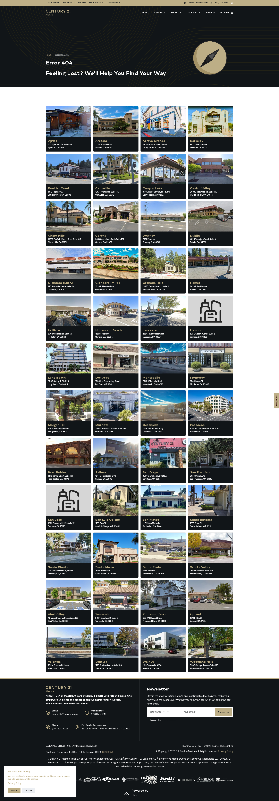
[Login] (232, 3)
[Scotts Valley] (210, 555)
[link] (92, 780)
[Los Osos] (115, 365)
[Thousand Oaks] (163, 602)
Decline (28, 790)
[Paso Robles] (68, 460)
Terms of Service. (168, 720)
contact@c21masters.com (65, 714)
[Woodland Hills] (210, 649)
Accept (14, 790)
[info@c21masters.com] (185, 3)
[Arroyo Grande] (163, 129)
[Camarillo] (115, 176)
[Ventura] (115, 649)
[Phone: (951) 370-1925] (48, 727)
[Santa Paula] (163, 555)
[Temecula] (115, 602)
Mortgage (53, 3)
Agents (174, 12)
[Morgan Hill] (68, 413)
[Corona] (115, 223)
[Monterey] (210, 365)
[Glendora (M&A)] (68, 271)
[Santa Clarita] (68, 555)
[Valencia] (68, 649)
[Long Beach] (68, 365)
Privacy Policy (14, 783)
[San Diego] (163, 460)
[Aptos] (68, 129)
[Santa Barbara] (210, 507)
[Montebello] (163, 365)
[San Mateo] (163, 507)
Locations (192, 12)
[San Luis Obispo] (115, 507)
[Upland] (210, 602)
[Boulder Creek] (68, 176)
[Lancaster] (163, 318)
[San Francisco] (210, 460)
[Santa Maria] (115, 555)
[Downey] (163, 223)
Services (158, 12)
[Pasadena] (210, 413)
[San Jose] (68, 507)
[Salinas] (115, 460)
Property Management (91, 3)
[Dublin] (210, 223)
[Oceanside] (163, 413)
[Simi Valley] (68, 602)
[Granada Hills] (163, 271)
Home (145, 12)
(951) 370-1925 (221, 3)
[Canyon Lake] (163, 176)
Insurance (114, 3)
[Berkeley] (210, 129)
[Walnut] (163, 649)
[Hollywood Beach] (115, 318)
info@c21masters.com (198, 3)
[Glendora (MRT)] (115, 271)
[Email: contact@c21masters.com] (48, 713)
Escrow (67, 3)
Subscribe (223, 711)
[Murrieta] (115, 413)
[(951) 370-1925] (211, 3)
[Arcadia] (115, 129)
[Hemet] (210, 271)
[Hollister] (68, 318)
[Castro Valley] (210, 176)
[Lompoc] (210, 318)
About (209, 12)
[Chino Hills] (68, 223)
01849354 (107, 752)
